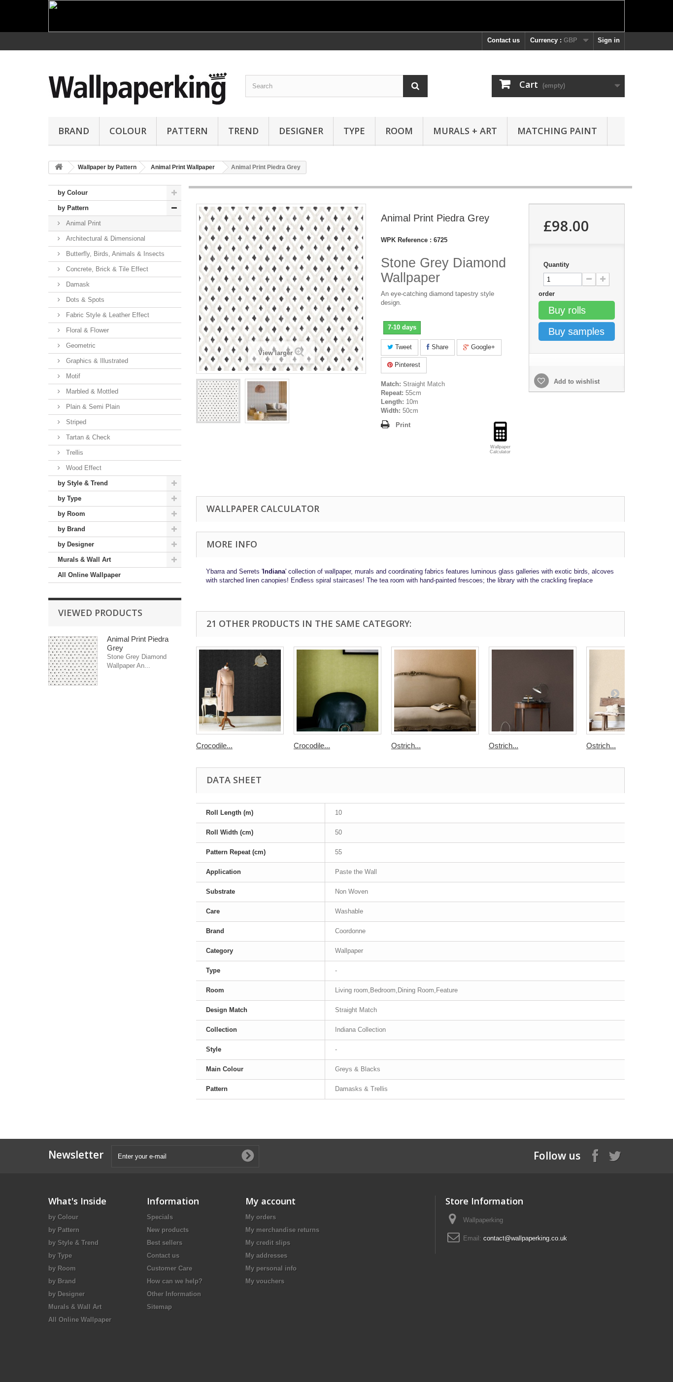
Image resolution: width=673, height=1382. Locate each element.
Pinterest (406, 364)
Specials (160, 1217)
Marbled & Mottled (91, 391)
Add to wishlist (576, 381)
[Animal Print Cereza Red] (218, 401)
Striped (75, 422)
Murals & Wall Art (84, 559)
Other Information (174, 1294)
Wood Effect (82, 468)
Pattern (187, 131)
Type (354, 131)
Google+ (482, 347)
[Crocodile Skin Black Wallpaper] (240, 690)
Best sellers (164, 1242)
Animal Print (82, 223)
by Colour (73, 192)
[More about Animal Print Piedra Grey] (73, 661)
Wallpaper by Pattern (107, 167)
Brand (73, 131)
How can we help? (174, 1281)
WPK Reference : (406, 240)
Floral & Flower (86, 330)
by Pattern (73, 208)
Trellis (73, 452)
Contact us (503, 40)
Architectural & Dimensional (104, 238)
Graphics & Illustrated (96, 360)
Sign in (609, 40)
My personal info (271, 1268)
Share (439, 347)
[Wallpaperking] (139, 89)
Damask (77, 284)
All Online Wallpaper (89, 575)
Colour (127, 131)
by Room (71, 513)
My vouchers (264, 1281)
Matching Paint (557, 131)
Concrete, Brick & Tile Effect (106, 269)
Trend (243, 131)
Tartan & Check (87, 437)
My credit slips (267, 1242)
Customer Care (169, 1268)
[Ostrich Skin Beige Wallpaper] (435, 690)
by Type (69, 498)
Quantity (556, 264)
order (547, 293)
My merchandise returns (282, 1230)
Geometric (80, 345)
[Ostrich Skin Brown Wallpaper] (532, 690)
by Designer (76, 544)
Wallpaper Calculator (262, 508)
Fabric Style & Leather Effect (106, 315)
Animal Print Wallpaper (183, 167)
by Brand (71, 529)
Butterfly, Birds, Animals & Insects (114, 253)
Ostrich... (406, 745)
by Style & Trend (83, 483)
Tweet (402, 347)
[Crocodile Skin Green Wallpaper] (337, 690)
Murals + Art (465, 131)
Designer (301, 131)
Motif (72, 376)
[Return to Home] (58, 167)
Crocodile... (214, 745)
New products (168, 1230)
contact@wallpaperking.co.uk (525, 1238)
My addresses (266, 1255)
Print (403, 425)
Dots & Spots (84, 299)
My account (270, 1201)
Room (399, 131)
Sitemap (159, 1306)
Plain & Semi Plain (92, 406)
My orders (260, 1217)
